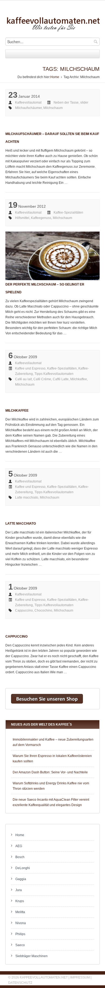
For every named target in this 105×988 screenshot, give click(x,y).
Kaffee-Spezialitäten (68, 212)
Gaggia (20, 879)
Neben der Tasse (66, 102)
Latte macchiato (26, 497)
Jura (18, 890)
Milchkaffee (78, 379)
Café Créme (42, 379)
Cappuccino (24, 610)
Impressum (80, 977)
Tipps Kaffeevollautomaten (54, 374)
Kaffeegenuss (41, 218)
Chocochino (43, 610)
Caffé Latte (61, 379)
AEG (18, 846)
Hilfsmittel (22, 218)
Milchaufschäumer (28, 108)
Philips (20, 934)
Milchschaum (53, 108)
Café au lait (23, 379)
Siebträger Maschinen (31, 956)
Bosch (19, 857)
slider (84, 102)
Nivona (20, 923)
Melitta (20, 912)
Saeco (20, 945)
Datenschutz (20, 983)
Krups (19, 901)
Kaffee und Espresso (30, 368)
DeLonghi (22, 868)
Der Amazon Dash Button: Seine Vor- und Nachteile (50, 772)
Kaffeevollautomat (28, 102)
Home (54, 77)
